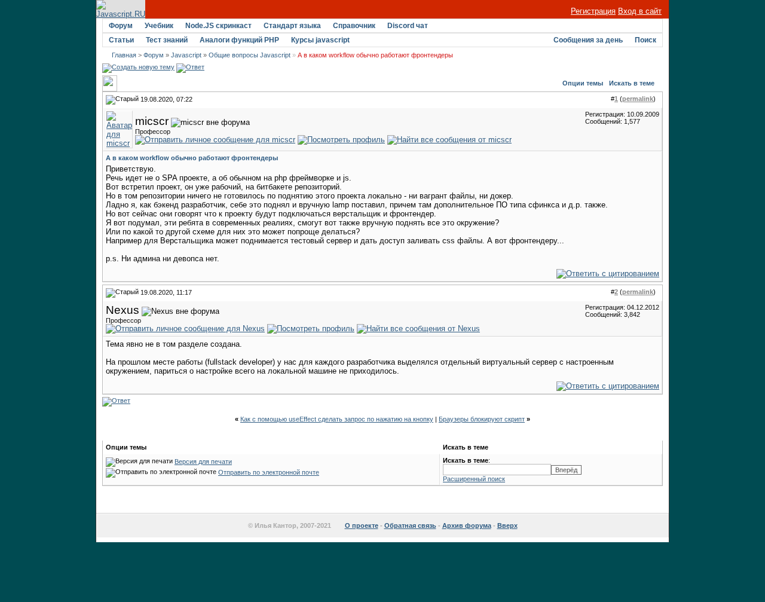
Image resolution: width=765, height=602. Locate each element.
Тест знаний (167, 40)
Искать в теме (631, 83)
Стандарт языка (292, 26)
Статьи (121, 40)
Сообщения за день (588, 40)
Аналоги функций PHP (239, 40)
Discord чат (407, 26)
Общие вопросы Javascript (249, 55)
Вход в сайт (640, 11)
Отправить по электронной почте (268, 472)
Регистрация (593, 11)
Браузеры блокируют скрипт (482, 419)
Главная (124, 55)
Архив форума (466, 525)
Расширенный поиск (474, 478)
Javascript (186, 55)
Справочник (354, 26)
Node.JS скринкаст (218, 26)
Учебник (159, 26)
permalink (637, 98)
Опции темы (582, 83)
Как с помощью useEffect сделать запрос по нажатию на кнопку (336, 419)
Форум (121, 26)
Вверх (507, 525)
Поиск (645, 40)
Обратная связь (410, 525)
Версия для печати (203, 461)
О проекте (361, 525)
